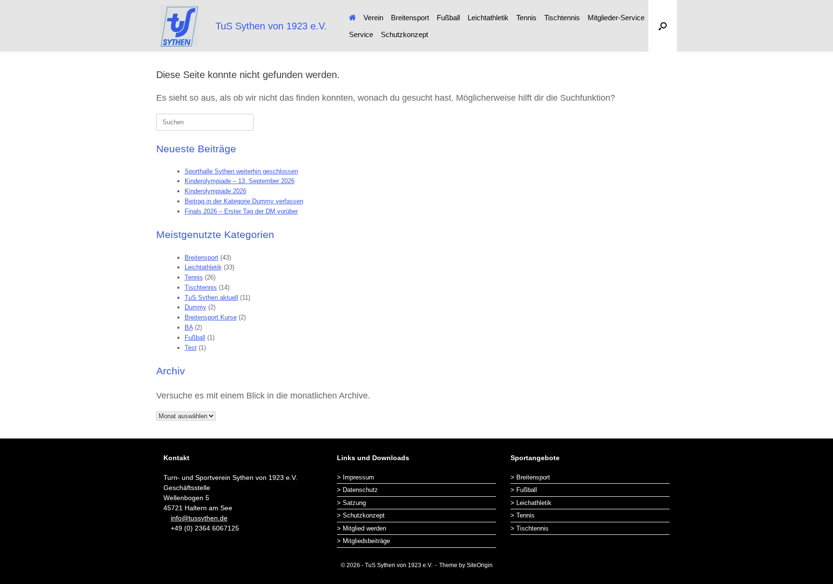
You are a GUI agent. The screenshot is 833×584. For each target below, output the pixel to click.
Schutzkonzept (404, 34)
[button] (662, 26)
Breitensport (410, 17)
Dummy (195, 307)
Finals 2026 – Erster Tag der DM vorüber (241, 211)
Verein (373, 17)
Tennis (526, 17)
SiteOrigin (480, 565)
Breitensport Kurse (211, 317)
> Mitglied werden (361, 528)
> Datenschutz (357, 489)
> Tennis (523, 515)
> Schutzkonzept (361, 515)
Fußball (448, 17)
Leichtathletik (488, 17)
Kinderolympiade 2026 (215, 191)
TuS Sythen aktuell (211, 297)
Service (361, 34)
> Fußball (524, 489)
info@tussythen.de (199, 518)
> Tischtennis (530, 528)
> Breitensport (530, 477)
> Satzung (351, 502)
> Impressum (355, 477)
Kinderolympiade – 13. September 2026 (240, 181)
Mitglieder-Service (616, 17)
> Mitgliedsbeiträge (363, 540)
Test (191, 347)
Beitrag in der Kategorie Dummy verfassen (244, 201)
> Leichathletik (531, 502)
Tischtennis (562, 17)
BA (189, 327)
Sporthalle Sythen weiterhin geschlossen (241, 171)
